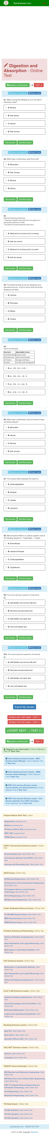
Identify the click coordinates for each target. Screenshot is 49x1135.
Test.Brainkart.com (22, 3)
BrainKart (34, 1132)
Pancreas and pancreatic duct (20, 611)
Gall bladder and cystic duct (19, 619)
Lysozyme (13, 508)
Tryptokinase (14, 567)
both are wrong (15, 257)
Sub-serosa (13, 115)
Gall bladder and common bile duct (22, 603)
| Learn (18, 815)
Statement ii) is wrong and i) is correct (23, 249)
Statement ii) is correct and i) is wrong (23, 233)
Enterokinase (14, 543)
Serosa (11, 123)
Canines (12, 295)
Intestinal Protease (16, 551)
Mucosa (12, 107)
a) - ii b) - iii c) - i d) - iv (17, 376)
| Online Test (24, 846)
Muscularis (13, 164)
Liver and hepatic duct (17, 626)
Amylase (12, 492)
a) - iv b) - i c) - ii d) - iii (17, 392)
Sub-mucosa (14, 131)
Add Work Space (25, 142)
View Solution (10, 142)
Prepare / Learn (35, 93)
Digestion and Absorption (18, 85)
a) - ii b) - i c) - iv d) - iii (17, 384)
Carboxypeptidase (16, 484)
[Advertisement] (24, 33)
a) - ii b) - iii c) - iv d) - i (17, 368)
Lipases (12, 500)
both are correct (15, 241)
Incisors (12, 319)
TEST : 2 (38, 85)
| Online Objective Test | (24, 750)
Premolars (13, 303)
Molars (11, 311)
